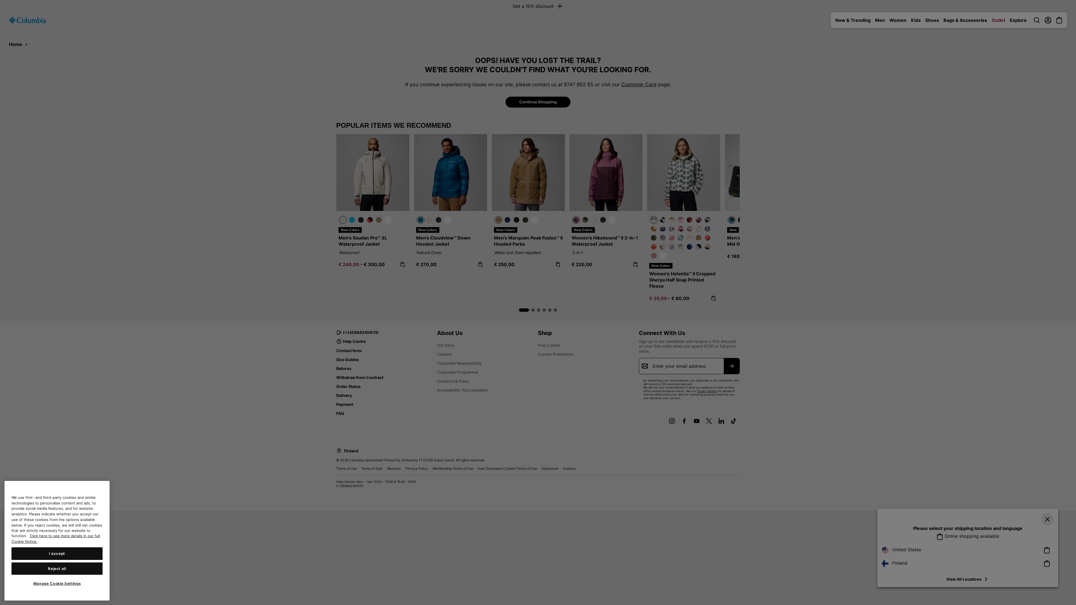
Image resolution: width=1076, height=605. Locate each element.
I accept (57, 553)
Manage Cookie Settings (57, 583)
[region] (57, 541)
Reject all (57, 568)
